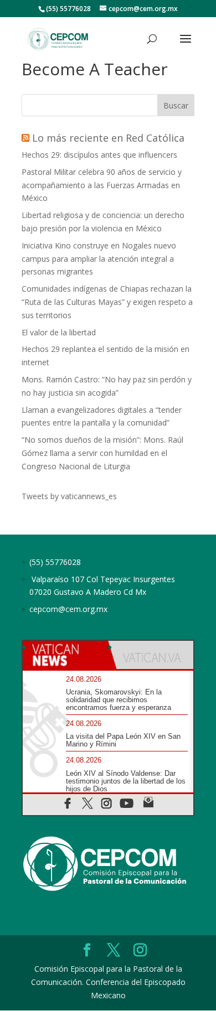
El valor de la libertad (59, 332)
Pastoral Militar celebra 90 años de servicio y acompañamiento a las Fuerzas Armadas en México (102, 185)
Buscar (175, 105)
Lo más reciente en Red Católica (108, 137)
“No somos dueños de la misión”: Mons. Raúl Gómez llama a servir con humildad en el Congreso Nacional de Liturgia (102, 452)
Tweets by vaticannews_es (69, 496)
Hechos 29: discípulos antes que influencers (99, 154)
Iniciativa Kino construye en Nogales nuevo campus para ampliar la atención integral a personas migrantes (99, 258)
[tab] (65, 655)
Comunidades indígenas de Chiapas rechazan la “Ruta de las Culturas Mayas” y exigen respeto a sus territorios (107, 301)
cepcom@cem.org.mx (68, 609)
